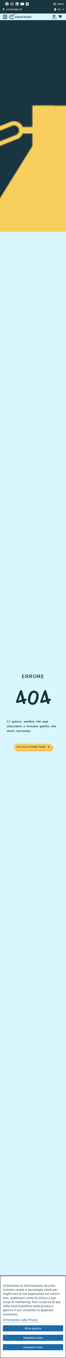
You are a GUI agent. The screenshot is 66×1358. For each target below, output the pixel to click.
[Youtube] (22, 4)
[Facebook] (7, 4)
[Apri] (5, 17)
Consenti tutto (33, 1347)
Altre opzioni (33, 1328)
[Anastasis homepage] (20, 17)
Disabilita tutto (33, 1338)
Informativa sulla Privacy (20, 1320)
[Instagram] (12, 4)
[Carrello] (60, 16)
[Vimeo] (27, 4)
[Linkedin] (17, 4)
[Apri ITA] (63, 9)
